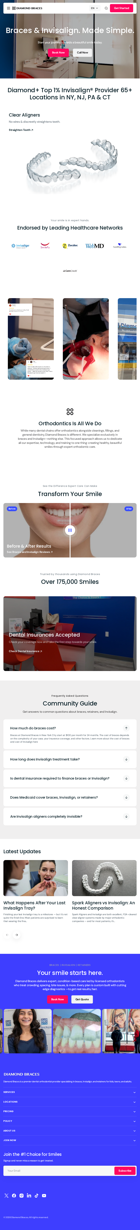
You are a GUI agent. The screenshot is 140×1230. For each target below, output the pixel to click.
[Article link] (35, 893)
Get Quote (82, 999)
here (35, 741)
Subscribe (124, 1170)
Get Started (121, 8)
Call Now (82, 52)
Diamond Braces (19, 1217)
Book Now (58, 52)
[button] (8, 8)
